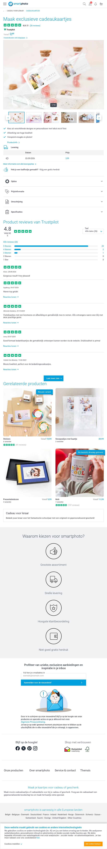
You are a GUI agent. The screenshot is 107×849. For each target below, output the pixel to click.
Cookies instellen (12, 844)
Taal (86, 228)
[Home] (3, 11)
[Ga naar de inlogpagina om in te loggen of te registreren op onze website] (90, 3)
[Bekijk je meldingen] (96, 3)
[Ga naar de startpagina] (18, 4)
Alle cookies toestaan (93, 844)
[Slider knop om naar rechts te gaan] (99, 117)
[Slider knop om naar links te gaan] (8, 117)
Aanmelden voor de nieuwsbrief (37, 682)
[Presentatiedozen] (27, 473)
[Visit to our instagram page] (35, 748)
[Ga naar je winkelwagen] (101, 3)
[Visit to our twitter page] (23, 748)
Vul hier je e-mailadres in (34, 673)
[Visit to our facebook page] (17, 748)
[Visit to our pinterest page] (29, 748)
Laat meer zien (52, 378)
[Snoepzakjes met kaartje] (79, 412)
